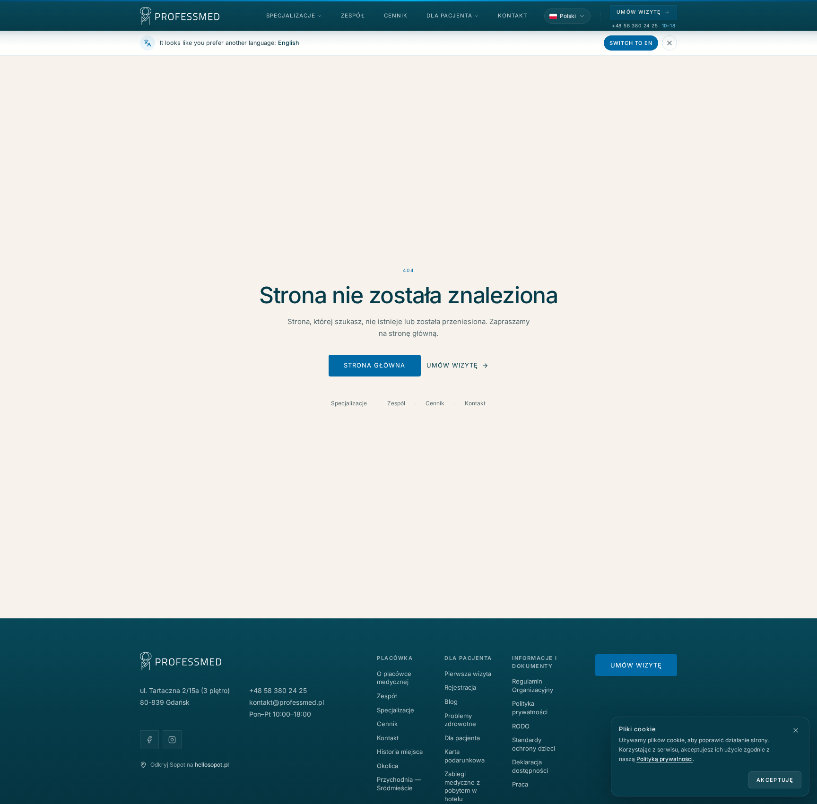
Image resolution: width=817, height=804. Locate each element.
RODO (521, 726)
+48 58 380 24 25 (635, 25)
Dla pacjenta (462, 738)
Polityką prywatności (664, 758)
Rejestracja (460, 687)
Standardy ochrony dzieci (533, 744)
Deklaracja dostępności (530, 766)
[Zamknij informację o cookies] (795, 730)
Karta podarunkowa (464, 756)
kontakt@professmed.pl (286, 702)
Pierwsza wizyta (467, 673)
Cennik (435, 403)
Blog (451, 701)
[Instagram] (172, 739)
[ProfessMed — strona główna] (179, 16)
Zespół (396, 403)
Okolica (387, 766)
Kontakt (475, 403)
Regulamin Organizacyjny (532, 685)
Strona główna (375, 365)
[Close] (669, 43)
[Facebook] (149, 739)
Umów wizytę (452, 365)
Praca (520, 784)
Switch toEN (630, 43)
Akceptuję (774, 780)
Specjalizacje (349, 403)
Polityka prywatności (530, 708)
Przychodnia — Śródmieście (399, 784)
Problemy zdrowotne (460, 720)
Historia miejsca (400, 751)
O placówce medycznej (394, 678)
